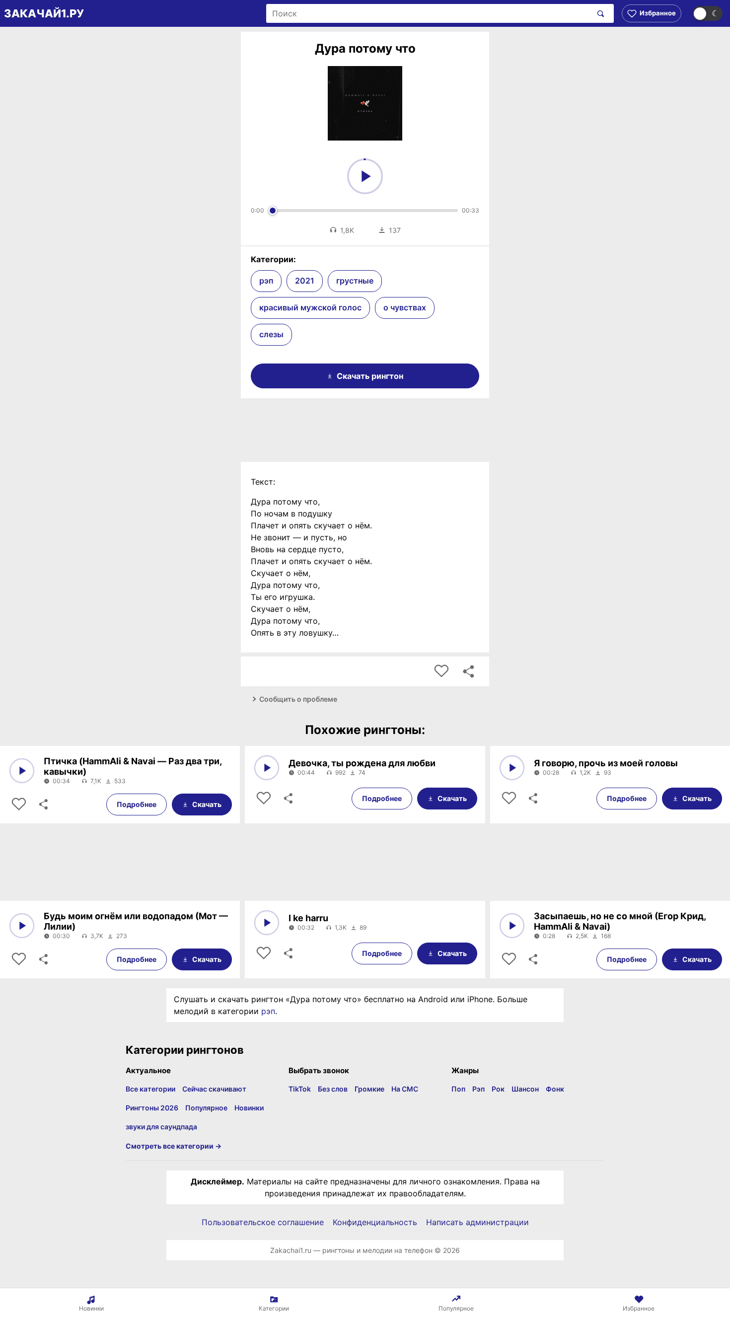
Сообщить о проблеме (298, 699)
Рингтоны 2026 (152, 1107)
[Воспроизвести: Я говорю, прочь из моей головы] (512, 768)
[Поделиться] (43, 804)
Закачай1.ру (44, 13)
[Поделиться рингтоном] (468, 671)
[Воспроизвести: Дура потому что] (365, 176)
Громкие (369, 1089)
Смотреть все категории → (173, 1146)
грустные (354, 281)
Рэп (478, 1089)
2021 (304, 281)
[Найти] (598, 13)
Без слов (333, 1089)
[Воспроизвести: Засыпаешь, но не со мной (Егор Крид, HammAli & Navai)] (512, 926)
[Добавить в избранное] (441, 671)
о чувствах (404, 307)
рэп (266, 281)
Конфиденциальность (375, 1222)
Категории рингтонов (185, 1049)
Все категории (150, 1089)
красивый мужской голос (310, 307)
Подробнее (136, 804)
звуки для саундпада (161, 1126)
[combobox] (428, 13)
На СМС (404, 1089)
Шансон (525, 1089)
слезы (271, 334)
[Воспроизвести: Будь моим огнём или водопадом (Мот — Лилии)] (22, 926)
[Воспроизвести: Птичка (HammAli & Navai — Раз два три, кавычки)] (22, 771)
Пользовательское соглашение (263, 1222)
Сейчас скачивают (214, 1089)
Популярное (206, 1107)
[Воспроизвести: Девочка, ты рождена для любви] (267, 768)
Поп (458, 1089)
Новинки (249, 1107)
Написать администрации (477, 1222)
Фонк (555, 1089)
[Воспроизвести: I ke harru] (267, 923)
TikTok (300, 1089)
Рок (498, 1089)
